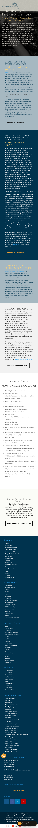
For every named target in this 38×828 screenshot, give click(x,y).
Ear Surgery (8, 556)
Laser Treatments (10, 698)
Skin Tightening (9, 707)
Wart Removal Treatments (12, 743)
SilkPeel (7, 73)
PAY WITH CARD (19, 790)
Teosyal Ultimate (9, 660)
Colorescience (9, 404)
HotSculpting (8, 722)
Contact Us (8, 685)
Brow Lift (7, 560)
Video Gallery (9, 679)
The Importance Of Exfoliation (14, 453)
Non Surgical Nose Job (11, 632)
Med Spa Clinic (9, 677)
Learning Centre (9, 683)
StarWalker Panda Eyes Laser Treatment (16, 734)
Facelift (7, 543)
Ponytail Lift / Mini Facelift (12, 554)
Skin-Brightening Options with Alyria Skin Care (19, 440)
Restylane (8, 647)
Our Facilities (9, 674)
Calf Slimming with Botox (12, 634)
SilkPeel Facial (9, 437)
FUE (6, 571)
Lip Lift (7, 573)
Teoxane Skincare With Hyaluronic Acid (17, 445)
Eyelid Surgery (9, 558)
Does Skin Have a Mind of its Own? (16, 409)
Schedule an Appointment (17, 365)
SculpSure (8, 592)
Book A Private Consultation (19, 523)
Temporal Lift (8, 562)
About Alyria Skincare (11, 393)
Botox (6, 626)
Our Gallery (8, 672)
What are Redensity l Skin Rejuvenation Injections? (20, 461)
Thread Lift (8, 615)
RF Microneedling (10, 607)
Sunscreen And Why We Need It (15, 443)
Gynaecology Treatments (12, 617)
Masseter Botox (9, 654)
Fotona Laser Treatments (12, 719)
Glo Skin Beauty (10, 414)
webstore (16, 244)
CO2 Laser (8, 709)
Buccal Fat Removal (10, 564)
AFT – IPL (8, 700)
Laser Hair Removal (10, 739)
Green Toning (9, 737)
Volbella (7, 658)
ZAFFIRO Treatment (11, 752)
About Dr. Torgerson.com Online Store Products (19, 396)
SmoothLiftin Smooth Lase (12, 724)
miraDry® (8, 598)
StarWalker (8, 717)
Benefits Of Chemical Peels (13, 401)
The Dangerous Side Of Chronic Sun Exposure (19, 448)
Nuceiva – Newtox (10, 587)
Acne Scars (8, 702)
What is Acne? (9, 463)
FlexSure (7, 594)
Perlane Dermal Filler (11, 645)
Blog (6, 681)
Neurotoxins (8, 585)
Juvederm (8, 630)
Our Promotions (9, 689)
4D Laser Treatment (10, 732)
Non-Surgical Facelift (11, 424)
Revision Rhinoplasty (11, 547)
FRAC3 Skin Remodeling (12, 726)
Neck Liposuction (10, 577)
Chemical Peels (9, 609)
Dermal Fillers (9, 628)
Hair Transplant (9, 569)
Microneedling (9, 602)
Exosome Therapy (10, 604)
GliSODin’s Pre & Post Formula (14, 271)
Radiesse (7, 641)
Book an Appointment (15, 122)
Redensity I (8, 649)
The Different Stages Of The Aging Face (17, 451)
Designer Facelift (10, 552)
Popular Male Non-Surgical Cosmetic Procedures (20, 432)
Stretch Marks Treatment (12, 745)
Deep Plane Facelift (10, 549)
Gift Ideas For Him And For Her (14, 412)
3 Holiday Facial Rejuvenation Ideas (16, 391)
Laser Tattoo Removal (11, 711)
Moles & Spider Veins (11, 713)
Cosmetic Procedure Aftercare (14, 406)
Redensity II (8, 652)
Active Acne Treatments (12, 728)
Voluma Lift (8, 662)
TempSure (8, 596)
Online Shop (8, 687)
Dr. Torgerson (9, 670)
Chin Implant (8, 567)
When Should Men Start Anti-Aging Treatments (19, 466)
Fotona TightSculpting (11, 749)
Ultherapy (8, 611)
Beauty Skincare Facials (12, 398)
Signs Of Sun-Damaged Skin (14, 435)
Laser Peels (8, 741)
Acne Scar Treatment (11, 600)
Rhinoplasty (8, 545)
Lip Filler (7, 637)
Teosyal (7, 656)
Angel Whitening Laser (11, 704)
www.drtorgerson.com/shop (23, 359)
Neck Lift (7, 575)
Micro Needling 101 (11, 422)
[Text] (3, 755)
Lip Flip (7, 589)
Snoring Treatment (10, 730)
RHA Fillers (8, 643)
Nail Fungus (8, 747)
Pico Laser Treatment (11, 715)
